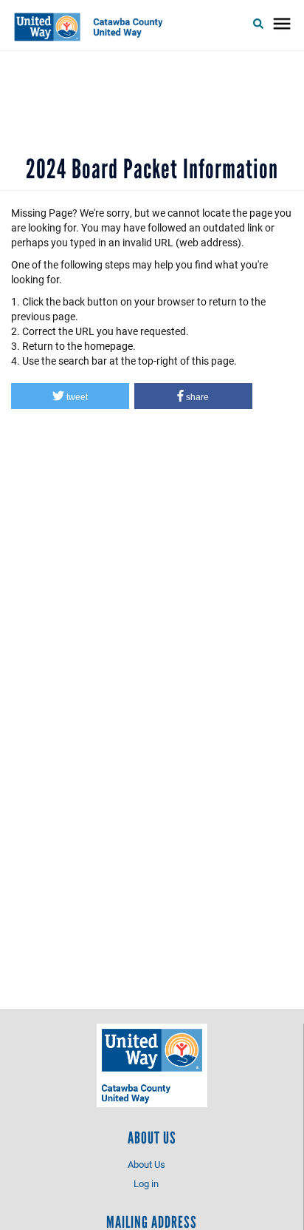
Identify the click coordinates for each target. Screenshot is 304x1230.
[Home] (92, 27)
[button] (70, 396)
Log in (146, 1183)
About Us (146, 1164)
